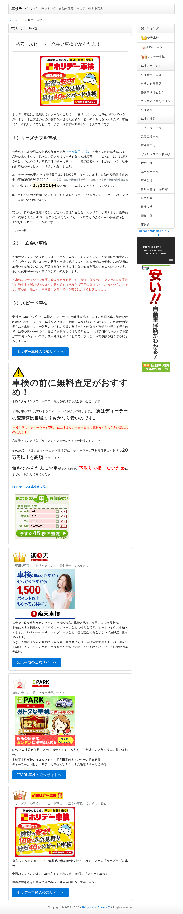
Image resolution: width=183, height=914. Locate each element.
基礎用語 (147, 215)
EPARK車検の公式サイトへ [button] (39, 775)
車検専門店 (148, 145)
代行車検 (147, 163)
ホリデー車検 (156, 56)
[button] (70, 81)
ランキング (48, 8)
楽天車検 (153, 37)
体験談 (145, 224)
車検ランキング (24, 9)
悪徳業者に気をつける (155, 101)
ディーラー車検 (151, 128)
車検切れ (147, 110)
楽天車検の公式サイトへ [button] (37, 662)
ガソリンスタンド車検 (155, 154)
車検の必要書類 (151, 83)
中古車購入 (95, 8)
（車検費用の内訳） (79, 151)
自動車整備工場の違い (155, 189)
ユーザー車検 (150, 171)
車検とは (147, 180)
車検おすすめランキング (96, 907)
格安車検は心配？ (152, 92)
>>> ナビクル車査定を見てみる (33, 487)
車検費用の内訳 (151, 75)
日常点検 (147, 206)
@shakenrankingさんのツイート (156, 233)
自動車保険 (66, 8)
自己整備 (147, 198)
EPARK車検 (154, 47)
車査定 (80, 8)
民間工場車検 (150, 136)
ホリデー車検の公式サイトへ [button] (40, 351)
